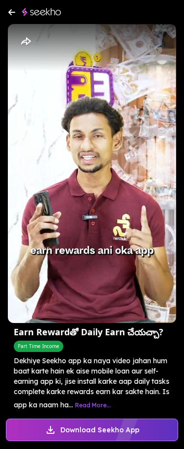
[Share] (25, 41)
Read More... (93, 405)
